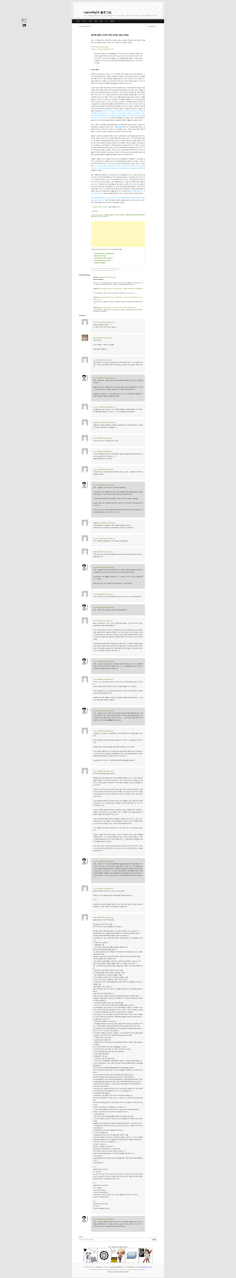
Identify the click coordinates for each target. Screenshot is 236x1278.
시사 (106, 21)
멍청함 (138, 214)
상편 (115, 512)
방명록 (112, 21)
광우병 (131, 214)
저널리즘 (111, 214)
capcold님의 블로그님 (97, 12)
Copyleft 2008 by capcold (100, 207)
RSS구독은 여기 (131, 1267)
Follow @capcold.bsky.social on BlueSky (118, 1271)
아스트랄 (106, 214)
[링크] (95, 900)
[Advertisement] (118, 234)
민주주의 (142, 214)
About (78, 21)
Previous (150, 26)
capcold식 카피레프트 (114, 1267)
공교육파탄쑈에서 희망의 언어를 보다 (103, 258)
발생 (92, 216)
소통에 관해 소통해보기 (100, 262)
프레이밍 (96, 216)
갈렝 (94, 551)
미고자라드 (96, 422)
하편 (118, 512)
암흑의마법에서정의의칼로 (108, 277)
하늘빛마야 (96, 523)
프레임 (100, 216)
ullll (94, 338)
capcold (106, 216)
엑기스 (84, 21)
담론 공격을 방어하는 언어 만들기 (102, 260)
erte (94, 438)
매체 (95, 21)
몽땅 (90, 21)
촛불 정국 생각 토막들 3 (100, 255)
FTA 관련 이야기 (138, 1224)
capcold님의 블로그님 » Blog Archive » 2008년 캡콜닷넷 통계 (118, 307)
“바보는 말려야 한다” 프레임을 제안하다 (104, 253)
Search (81, 1236)
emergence (122, 214)
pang (94, 917)
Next (155, 26)
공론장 (127, 214)
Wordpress (99, 1267)
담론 (135, 214)
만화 (101, 21)
